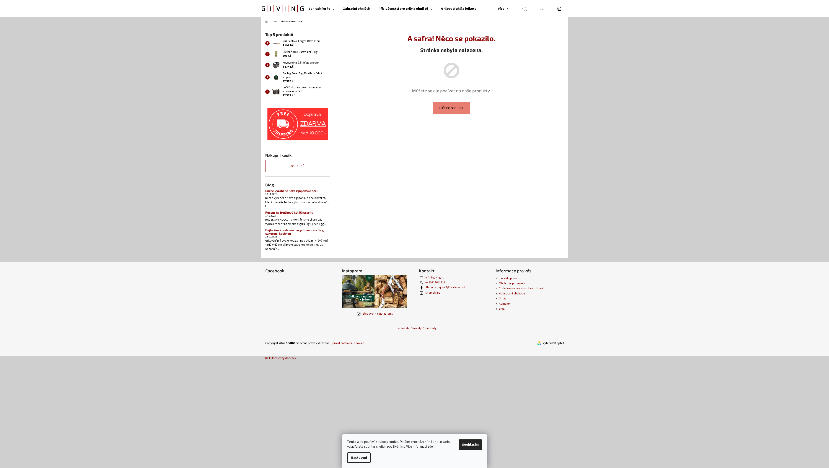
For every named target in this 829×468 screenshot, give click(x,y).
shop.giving (432, 293)
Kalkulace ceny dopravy (280, 358)
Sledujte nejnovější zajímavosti (445, 287)
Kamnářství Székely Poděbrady (416, 328)
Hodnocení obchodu (512, 293)
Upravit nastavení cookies (347, 343)
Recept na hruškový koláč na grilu (289, 212)
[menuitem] (321, 8)
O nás (502, 298)
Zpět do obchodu (451, 108)
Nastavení (359, 457)
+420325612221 (435, 282)
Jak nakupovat (508, 278)
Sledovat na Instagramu (378, 314)
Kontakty (505, 304)
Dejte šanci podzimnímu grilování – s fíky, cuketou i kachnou (294, 231)
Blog (502, 309)
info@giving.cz (435, 277)
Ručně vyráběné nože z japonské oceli (292, 190)
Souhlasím (470, 444)
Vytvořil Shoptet (553, 343)
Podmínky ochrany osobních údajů (521, 288)
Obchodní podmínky (512, 283)
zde (430, 446)
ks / (297, 166)
